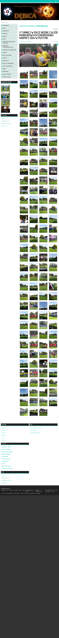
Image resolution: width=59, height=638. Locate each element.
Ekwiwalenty (6, 30)
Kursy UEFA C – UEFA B (6, 446)
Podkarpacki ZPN (33, 430)
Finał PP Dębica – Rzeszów (6, 468)
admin (56, 41)
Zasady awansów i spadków (7, 451)
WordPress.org (4, 125)
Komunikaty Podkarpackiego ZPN (8, 46)
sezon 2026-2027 (4, 456)
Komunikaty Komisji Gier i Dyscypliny (9, 42)
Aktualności (3, 427)
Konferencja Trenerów (5, 458)
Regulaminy (3, 435)
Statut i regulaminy (8, 66)
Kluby (4, 39)
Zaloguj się (3, 118)
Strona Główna (7, 76)
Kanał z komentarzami (6, 123)
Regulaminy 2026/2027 (5, 454)
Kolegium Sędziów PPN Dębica (35, 427)
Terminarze (5, 71)
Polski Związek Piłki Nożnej (35, 432)
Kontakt (5, 52)
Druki (4, 28)
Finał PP (3, 463)
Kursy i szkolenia (7, 55)
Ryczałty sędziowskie (8, 63)
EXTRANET (5, 33)
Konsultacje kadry (5, 461)
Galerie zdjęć (3, 430)
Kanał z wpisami (5, 120)
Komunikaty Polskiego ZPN (9, 49)
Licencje (53, 491)
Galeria (5, 36)
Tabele (4, 68)
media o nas (5, 60)
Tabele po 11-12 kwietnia (6, 466)
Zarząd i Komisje (7, 74)
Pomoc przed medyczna (6, 449)
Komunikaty (3, 432)
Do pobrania (6, 25)
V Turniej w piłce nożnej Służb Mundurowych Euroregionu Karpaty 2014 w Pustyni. (38, 35)
